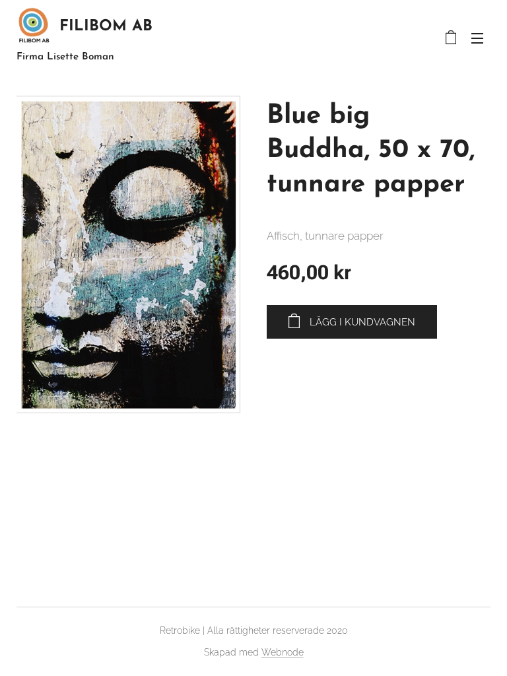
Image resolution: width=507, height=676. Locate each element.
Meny (477, 37)
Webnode (282, 652)
